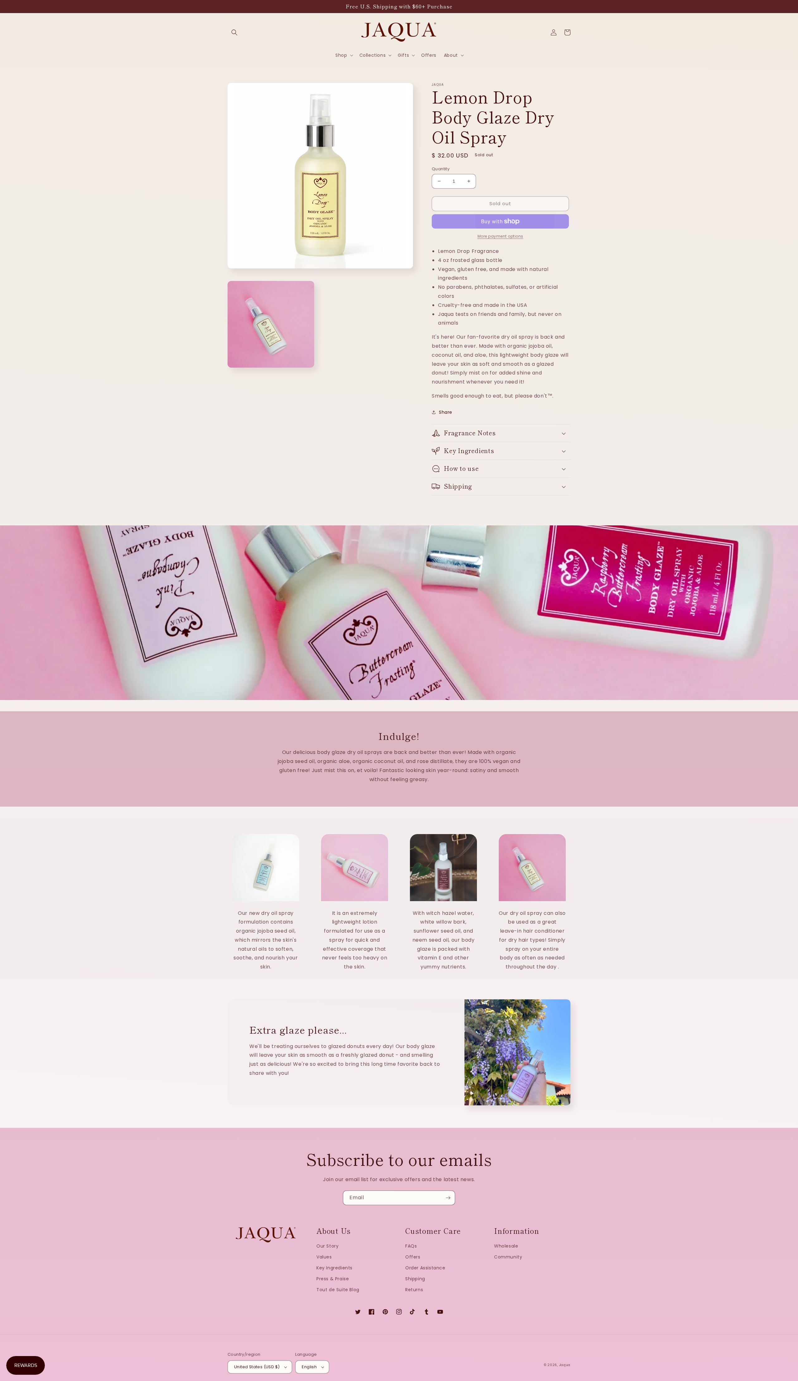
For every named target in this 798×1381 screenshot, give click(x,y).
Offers (413, 1257)
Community (508, 1257)
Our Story (327, 1246)
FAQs (411, 1246)
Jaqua (565, 1365)
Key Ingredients (334, 1268)
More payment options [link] (500, 236)
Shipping (415, 1279)
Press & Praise (332, 1279)
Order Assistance (425, 1268)
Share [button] (445, 412)
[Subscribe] (448, 1197)
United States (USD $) (257, 1367)
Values (324, 1257)
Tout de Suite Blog (337, 1290)
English (309, 1367)
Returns (414, 1290)
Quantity (440, 169)
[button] (234, 32)
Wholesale (506, 1246)
